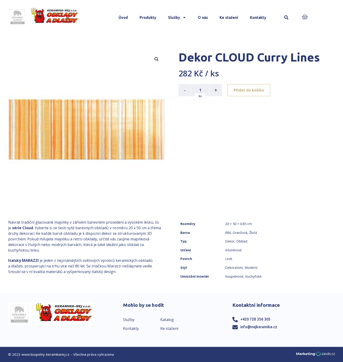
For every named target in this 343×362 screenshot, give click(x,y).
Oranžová (240, 232)
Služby (174, 17)
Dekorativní (234, 267)
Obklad (241, 241)
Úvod (123, 17)
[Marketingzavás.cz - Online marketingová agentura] (315, 355)
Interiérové (233, 250)
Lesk (228, 258)
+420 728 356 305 (255, 319)
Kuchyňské (253, 276)
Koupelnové (234, 276)
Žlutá (253, 232)
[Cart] (305, 17)
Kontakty (258, 17)
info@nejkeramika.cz (258, 327)
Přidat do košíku (249, 90)
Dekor (229, 241)
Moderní (251, 267)
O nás (203, 17)
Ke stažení (229, 17)
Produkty (148, 17)
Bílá (228, 232)
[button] (286, 17)
